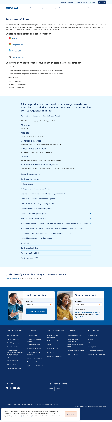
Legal (56, 404)
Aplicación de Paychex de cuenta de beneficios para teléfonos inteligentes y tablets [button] (56, 228)
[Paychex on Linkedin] (7, 388)
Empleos (90, 339)
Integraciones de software (35, 358)
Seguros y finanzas (58, 8)
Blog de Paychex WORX (74, 335)
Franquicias (50, 352)
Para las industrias (32, 362)
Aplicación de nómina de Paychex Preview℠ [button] (56, 238)
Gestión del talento (12, 360)
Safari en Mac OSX (18, 57)
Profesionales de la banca (54, 341)
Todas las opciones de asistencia (91, 312)
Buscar (93, 2)
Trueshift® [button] (56, 243)
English (51, 388)
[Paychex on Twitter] (11, 388)
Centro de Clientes (72, 354)
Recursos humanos (12, 347)
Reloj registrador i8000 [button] (56, 257)
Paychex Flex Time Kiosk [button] (56, 253)
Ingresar (77, 312)
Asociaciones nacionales (54, 356)
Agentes (49, 344)
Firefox (14, 38)
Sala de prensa (92, 347)
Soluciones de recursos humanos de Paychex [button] (56, 198)
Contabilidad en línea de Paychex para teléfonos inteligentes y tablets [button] (56, 233)
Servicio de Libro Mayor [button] (56, 179)
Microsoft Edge (17, 51)
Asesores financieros (53, 348)
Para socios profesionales (67, 2)
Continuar (71, 414)
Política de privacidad (26, 417)
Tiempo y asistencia (13, 339)
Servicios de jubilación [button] (56, 248)
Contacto (87, 8)
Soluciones (69, 8)
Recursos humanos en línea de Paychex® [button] (56, 208)
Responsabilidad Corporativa (96, 354)
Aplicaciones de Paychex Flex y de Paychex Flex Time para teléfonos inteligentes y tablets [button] (56, 223)
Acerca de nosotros (82, 2)
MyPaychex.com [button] (56, 184)
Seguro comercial (12, 364)
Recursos (78, 8)
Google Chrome (17, 45)
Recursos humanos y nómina (26, 8)
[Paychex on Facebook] (14, 388)
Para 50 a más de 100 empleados (33, 353)
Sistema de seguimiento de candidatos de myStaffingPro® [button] (56, 193)
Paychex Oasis (79, 317)
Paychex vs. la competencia (35, 366)
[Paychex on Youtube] (18, 388)
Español (58, 388)
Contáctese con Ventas (36, 311)
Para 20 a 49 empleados (34, 348)
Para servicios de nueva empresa (34, 340)
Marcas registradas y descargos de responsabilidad (37, 404)
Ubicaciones (91, 343)
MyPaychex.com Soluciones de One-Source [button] (56, 188)
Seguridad (17, 404)
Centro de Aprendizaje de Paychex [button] (56, 213)
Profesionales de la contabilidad (52, 336)
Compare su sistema (12, 278)
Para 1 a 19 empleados (33, 344)
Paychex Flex (96, 314)
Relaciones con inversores (95, 350)
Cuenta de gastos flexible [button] (56, 174)
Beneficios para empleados (43, 8)
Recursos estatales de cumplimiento (73, 340)
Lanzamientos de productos (75, 350)
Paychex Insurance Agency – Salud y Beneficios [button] (56, 203)
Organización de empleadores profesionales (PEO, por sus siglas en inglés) (15, 354)
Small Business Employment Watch (75, 346)
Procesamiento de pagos (14, 368)
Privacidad (9, 404)
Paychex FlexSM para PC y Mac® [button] (56, 218)
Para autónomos (32, 335)
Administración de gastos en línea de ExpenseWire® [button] (56, 115)
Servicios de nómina (13, 335)
